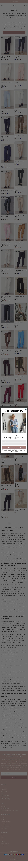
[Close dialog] (26, 409)
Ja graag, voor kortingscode (14, 447)
